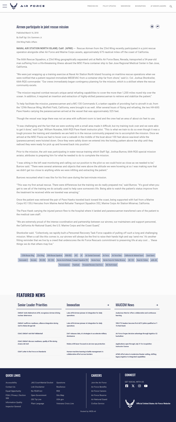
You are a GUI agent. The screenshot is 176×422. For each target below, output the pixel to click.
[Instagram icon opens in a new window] (139, 386)
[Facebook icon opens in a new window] (127, 386)
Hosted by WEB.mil (88, 411)
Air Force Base (116, 255)
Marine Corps (95, 260)
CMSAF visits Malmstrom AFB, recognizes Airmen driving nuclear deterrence (39, 314)
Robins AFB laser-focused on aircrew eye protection (86, 344)
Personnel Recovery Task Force (93, 264)
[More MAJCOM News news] (157, 305)
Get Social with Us (134, 382)
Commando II (23, 260)
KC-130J (51, 260)
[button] (4, 6)
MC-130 (131, 260)
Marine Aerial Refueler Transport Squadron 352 (72, 260)
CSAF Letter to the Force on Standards (32, 352)
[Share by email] (158, 26)
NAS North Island (111, 264)
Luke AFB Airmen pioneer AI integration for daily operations (84, 314)
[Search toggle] (171, 6)
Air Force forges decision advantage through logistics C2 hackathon (136, 335)
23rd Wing (40, 255)
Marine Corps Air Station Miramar (114, 260)
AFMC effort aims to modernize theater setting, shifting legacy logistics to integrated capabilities (136, 355)
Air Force (106, 255)
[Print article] (152, 26)
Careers (96, 375)
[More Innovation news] (108, 305)
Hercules (33, 260)
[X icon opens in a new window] (133, 386)
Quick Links (13, 375)
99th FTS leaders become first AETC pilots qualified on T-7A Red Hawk (136, 324)
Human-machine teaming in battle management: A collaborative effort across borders (85, 353)
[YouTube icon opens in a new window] (146, 386)
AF (81, 255)
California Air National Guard (134, 255)
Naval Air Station (142, 260)
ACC (76, 255)
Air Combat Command (92, 255)
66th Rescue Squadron (54, 255)
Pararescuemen (64, 264)
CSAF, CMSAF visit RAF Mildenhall (30, 334)
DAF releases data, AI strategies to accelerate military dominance (87, 335)
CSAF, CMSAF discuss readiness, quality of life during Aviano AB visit (37, 342)
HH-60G (42, 260)
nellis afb (154, 260)
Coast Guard (150, 255)
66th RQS (68, 255)
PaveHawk (76, 264)
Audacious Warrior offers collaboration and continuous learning (136, 314)
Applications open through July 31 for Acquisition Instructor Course (134, 345)
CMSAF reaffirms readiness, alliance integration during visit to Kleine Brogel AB (38, 324)
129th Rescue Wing (28, 255)
